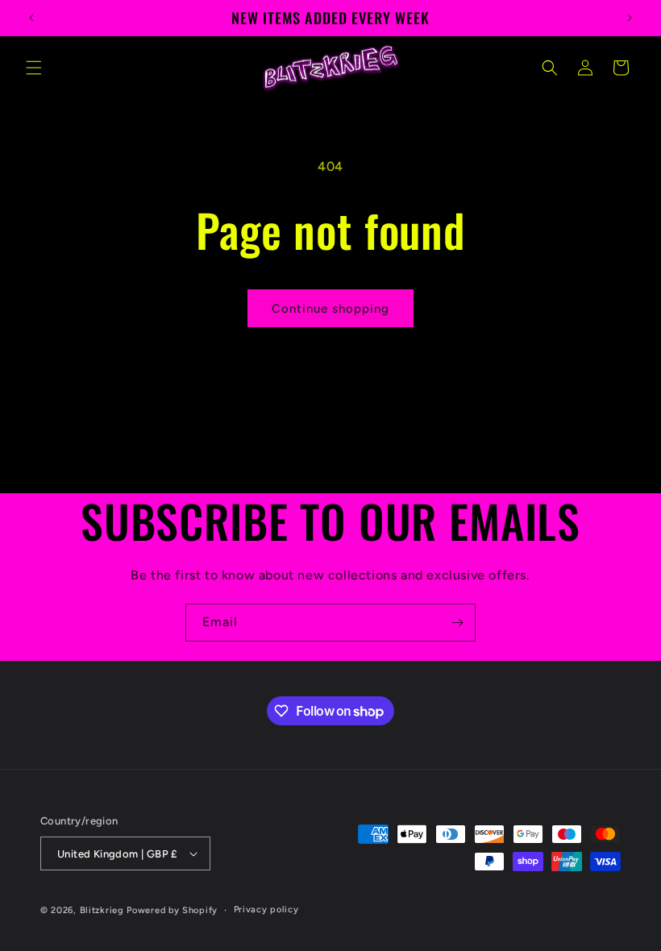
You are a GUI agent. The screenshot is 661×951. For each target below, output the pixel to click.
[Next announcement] (629, 17)
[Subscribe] (457, 623)
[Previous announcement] (31, 17)
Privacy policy (266, 909)
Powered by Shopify (172, 910)
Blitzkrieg (102, 910)
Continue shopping (330, 308)
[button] (34, 67)
